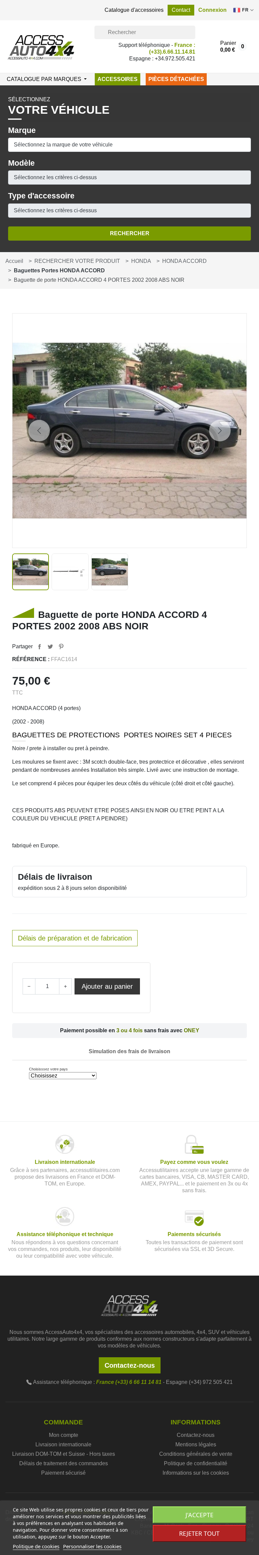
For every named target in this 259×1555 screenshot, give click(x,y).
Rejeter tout (199, 1533)
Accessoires (117, 79)
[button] (212, 10)
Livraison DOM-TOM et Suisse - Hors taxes (63, 1454)
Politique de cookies (36, 1546)
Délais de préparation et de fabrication (75, 938)
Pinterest (61, 647)
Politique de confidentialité (195, 1463)
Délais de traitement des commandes (63, 1463)
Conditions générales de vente (195, 1454)
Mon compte (63, 1435)
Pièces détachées (176, 79)
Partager (39, 647)
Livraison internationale (63, 1444)
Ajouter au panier (107, 986)
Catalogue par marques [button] (45, 79)
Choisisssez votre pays (48, 1069)
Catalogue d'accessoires (134, 10)
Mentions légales (195, 1444)
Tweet (50, 647)
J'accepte (199, 1515)
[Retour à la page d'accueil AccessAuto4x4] (129, 1305)
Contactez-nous (130, 1365)
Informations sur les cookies (196, 1473)
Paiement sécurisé (63, 1473)
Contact (181, 10)
